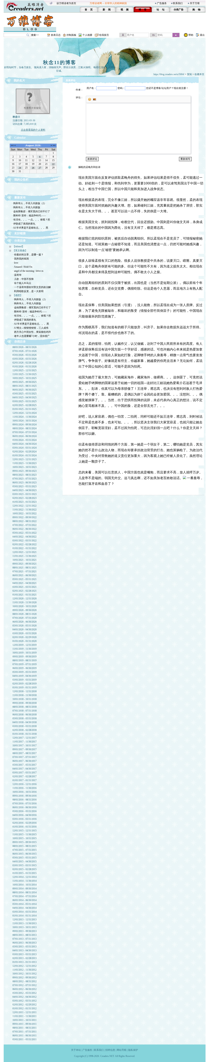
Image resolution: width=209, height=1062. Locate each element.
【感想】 (17, 295)
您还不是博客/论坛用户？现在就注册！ (167, 88)
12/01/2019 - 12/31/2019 (24, 645)
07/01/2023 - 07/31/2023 (24, 478)
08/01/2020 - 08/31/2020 (24, 614)
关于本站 (76, 1050)
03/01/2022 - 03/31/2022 (24, 540)
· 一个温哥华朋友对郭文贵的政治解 (32, 287)
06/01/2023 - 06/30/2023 (24, 482)
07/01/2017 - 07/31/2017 (24, 757)
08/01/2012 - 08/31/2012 (24, 981)
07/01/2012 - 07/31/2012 (24, 985)
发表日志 (56, 35)
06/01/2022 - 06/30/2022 (24, 529)
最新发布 (20, 197)
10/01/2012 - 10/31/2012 (24, 973)
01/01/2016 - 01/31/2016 (24, 826)
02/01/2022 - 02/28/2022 (24, 544)
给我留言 (104, 35)
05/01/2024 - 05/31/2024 (24, 440)
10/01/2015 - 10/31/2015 (24, 838)
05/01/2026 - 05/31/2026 (24, 355)
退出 (202, 35)
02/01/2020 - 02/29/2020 (24, 637)
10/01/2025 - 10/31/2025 (24, 378)
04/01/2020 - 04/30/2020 (24, 629)
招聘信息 (110, 1050)
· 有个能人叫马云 (22, 283)
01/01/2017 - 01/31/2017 (24, 780)
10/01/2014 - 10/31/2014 (24, 884)
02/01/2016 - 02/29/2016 (24, 822)
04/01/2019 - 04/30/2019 (24, 675)
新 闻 (107, 9)
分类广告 (178, 9)
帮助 (190, 35)
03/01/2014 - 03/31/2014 (24, 911)
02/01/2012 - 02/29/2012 (24, 1004)
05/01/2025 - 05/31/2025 (24, 393)
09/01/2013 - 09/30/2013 (24, 931)
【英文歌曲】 (20, 250)
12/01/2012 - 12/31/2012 (24, 966)
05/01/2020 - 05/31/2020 (24, 625)
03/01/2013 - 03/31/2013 (24, 954)
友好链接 (20, 233)
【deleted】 (18, 246)
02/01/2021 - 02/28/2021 (24, 590)
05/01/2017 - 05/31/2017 (24, 764)
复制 (189, 74)
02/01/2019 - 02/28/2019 (24, 683)
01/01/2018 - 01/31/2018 (24, 733)
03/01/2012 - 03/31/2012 (24, 1000)
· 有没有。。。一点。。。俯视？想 (31, 219)
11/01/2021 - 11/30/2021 (24, 556)
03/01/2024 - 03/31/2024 (24, 447)
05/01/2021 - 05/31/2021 (24, 579)
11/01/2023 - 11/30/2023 (24, 463)
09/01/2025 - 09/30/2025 (24, 382)
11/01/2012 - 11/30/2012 (24, 969)
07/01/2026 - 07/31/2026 (24, 351)
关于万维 (195, 3)
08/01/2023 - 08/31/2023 (24, 474)
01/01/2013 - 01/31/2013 (24, 962)
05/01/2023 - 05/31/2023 (24, 486)
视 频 (125, 9)
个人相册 (87, 35)
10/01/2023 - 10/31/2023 (24, 467)
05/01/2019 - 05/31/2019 (24, 672)
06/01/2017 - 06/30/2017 (24, 761)
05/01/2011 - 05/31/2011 (24, 1039)
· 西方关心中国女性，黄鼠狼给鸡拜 (32, 332)
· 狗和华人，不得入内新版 (26, 207)
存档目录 (20, 341)
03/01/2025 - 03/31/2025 (24, 401)
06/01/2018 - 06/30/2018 (24, 714)
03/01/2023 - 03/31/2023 (24, 494)
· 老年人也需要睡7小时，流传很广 (31, 336)
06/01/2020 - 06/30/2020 (24, 621)
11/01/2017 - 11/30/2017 (24, 741)
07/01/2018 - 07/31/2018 (24, 710)
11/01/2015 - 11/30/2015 (24, 834)
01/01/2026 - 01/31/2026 (24, 366)
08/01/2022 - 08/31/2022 (24, 521)
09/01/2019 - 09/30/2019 (24, 656)
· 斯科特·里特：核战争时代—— (29, 215)
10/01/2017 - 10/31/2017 (24, 745)
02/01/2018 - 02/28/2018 (24, 730)
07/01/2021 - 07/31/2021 (24, 571)
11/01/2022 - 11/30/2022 (24, 509)
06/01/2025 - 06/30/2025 (24, 389)
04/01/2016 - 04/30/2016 (24, 815)
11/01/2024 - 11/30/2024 (24, 416)
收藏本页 (199, 74)
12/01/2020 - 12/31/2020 (24, 598)
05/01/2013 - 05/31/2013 (24, 946)
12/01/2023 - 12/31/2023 (24, 459)
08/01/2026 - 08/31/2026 (24, 347)
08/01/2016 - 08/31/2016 (24, 799)
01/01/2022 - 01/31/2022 (24, 548)
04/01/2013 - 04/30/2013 (24, 950)
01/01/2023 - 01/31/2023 (24, 501)
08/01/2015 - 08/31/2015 (24, 846)
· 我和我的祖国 (21, 258)
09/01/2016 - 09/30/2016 (24, 795)
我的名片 (19, 80)
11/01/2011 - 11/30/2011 (24, 1016)
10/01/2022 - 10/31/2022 (24, 513)
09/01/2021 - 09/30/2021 (24, 563)
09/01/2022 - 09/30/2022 (24, 517)
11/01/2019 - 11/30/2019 (24, 648)
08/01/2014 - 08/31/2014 (24, 892)
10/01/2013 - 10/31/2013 (24, 927)
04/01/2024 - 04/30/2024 (24, 443)
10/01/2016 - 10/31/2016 (24, 791)
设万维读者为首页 (66, 3)
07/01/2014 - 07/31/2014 (24, 896)
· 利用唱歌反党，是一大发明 (28, 291)
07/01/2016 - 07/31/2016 (24, 803)
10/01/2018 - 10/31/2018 (24, 699)
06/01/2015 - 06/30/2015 (24, 853)
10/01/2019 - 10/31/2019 (24, 652)
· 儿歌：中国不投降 (23, 279)
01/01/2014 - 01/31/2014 (24, 915)
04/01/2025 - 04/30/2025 (24, 397)
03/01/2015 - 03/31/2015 (24, 865)
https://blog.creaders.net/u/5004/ (168, 74)
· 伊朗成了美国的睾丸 (23, 223)
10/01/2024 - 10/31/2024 (24, 420)
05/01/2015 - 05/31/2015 (24, 857)
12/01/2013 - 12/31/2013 (24, 919)
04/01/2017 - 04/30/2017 (24, 768)
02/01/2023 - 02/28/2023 (24, 498)
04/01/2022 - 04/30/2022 (24, 536)
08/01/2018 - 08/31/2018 (24, 706)
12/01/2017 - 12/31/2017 (24, 737)
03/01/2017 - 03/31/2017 (24, 772)
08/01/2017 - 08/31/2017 (24, 753)
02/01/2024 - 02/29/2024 (24, 451)
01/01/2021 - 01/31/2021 (24, 594)
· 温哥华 (17, 275)
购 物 (196, 9)
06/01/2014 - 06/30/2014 (24, 900)
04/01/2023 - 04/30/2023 (24, 490)
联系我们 (178, 3)
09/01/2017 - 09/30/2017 (24, 749)
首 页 (89, 9)
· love (15, 262)
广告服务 (162, 3)
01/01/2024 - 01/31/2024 (24, 455)
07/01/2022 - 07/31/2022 (24, 525)
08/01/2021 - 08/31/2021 (24, 567)
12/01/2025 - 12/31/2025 (24, 370)
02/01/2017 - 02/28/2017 (24, 776)
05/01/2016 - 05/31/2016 (24, 811)
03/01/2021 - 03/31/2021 (24, 587)
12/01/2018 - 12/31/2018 (24, 691)
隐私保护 (133, 1050)
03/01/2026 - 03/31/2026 (24, 358)
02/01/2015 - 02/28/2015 (24, 869)
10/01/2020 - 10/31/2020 (24, 606)
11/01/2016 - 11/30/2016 (24, 788)
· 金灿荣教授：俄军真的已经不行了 (31, 211)
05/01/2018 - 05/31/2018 (24, 718)
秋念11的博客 (59, 62)
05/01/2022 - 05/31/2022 (24, 532)
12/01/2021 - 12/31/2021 (24, 552)
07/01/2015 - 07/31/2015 (24, 850)
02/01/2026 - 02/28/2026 (24, 362)
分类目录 (20, 240)
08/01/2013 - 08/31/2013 (24, 935)
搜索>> (35, 35)
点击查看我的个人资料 (33, 129)
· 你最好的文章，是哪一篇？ (28, 254)
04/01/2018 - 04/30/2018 (24, 722)
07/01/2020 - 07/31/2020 (24, 617)
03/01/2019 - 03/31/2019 (24, 679)
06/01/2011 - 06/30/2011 (24, 1035)
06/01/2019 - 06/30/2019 (24, 668)
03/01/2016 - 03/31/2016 (24, 819)
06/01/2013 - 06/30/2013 (24, 942)
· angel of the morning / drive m (28, 270)
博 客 (143, 9)
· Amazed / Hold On (22, 266)
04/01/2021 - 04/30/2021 (24, 583)
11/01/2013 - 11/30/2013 (24, 923)
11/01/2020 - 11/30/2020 (24, 602)
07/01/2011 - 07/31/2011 (24, 1031)
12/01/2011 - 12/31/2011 (24, 1012)
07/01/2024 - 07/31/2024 (24, 432)
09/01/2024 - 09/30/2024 (24, 424)
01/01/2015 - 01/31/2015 (24, 873)
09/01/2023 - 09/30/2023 (24, 471)
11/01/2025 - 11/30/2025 (24, 374)
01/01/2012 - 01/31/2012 (24, 1008)
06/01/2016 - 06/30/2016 (24, 807)
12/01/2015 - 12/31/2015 (24, 830)
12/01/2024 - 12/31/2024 (24, 413)
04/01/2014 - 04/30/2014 (24, 908)
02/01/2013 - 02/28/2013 (24, 958)
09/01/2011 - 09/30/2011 (24, 1024)
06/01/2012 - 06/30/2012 (24, 989)
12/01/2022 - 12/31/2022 (24, 505)
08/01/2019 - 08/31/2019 (24, 660)
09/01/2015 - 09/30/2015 (24, 842)
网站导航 (122, 1050)
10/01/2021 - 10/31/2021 (24, 559)
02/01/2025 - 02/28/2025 (24, 405)
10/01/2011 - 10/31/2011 (24, 1020)
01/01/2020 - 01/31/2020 (24, 641)
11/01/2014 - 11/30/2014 (24, 880)
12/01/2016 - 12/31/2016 (24, 784)
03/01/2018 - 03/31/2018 (24, 726)
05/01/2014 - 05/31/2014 (24, 904)
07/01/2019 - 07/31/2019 (24, 664)
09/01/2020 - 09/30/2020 (24, 610)
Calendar (20, 137)
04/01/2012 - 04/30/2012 (24, 996)
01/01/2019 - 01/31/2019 (24, 687)
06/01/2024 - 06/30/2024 (24, 436)
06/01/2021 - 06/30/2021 (24, 575)
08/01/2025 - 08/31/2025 (24, 385)
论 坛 (161, 9)
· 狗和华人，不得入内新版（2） (29, 203)
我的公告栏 (21, 179)
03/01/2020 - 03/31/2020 (24, 633)
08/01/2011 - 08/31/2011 (24, 1027)
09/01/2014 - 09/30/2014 (24, 888)
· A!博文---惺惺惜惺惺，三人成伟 (30, 327)
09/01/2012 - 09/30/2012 (24, 977)
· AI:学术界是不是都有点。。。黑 (30, 227)
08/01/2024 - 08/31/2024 (24, 428)
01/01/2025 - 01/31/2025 (24, 409)
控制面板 (71, 35)
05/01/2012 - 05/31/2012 (24, 993)
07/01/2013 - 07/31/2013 (24, 938)
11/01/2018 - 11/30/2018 (24, 695)
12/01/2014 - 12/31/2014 (24, 877)
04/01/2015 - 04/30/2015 (24, 861)
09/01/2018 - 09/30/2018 (24, 703)
